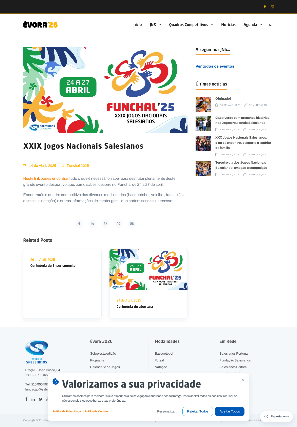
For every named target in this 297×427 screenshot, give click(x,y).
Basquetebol (164, 353)
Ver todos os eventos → (217, 66)
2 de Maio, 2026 (229, 174)
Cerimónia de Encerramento (53, 265)
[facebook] (265, 6)
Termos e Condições (261, 420)
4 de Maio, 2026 (229, 129)
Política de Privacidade (67, 411)
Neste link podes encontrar (46, 178)
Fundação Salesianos (235, 360)
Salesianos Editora (233, 367)
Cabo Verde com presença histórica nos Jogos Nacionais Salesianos (242, 120)
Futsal (159, 360)
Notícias (228, 24)
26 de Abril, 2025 (42, 259)
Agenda (250, 24)
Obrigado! (223, 98)
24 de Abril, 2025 (129, 300)
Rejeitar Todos (197, 411)
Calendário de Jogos (105, 367)
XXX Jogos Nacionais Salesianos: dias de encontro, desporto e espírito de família (243, 142)
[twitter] (40, 399)
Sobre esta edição (103, 353)
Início (137, 24)
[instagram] (272, 6)
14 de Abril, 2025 (42, 166)
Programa (97, 360)
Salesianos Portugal (234, 353)
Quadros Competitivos (188, 24)
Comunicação (258, 105)
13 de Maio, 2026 (230, 105)
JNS (153, 24)
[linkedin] (33, 399)
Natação (161, 367)
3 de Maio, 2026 (229, 154)
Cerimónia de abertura (135, 306)
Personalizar (166, 411)
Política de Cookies (96, 411)
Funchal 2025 (78, 166)
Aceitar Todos (230, 411)
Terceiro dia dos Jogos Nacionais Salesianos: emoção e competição (241, 165)
